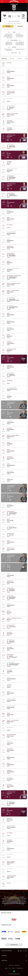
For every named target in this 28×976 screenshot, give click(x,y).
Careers (6, 968)
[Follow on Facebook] (20, 950)
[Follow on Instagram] (25, 950)
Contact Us (13, 968)
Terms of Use (11, 965)
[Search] (26, 1)
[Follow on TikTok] (18, 950)
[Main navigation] (2, 1)
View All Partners (14, 944)
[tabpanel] (14, 475)
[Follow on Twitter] (23, 950)
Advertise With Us (20, 968)
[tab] (4, 58)
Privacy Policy (16, 965)
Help (9, 968)
